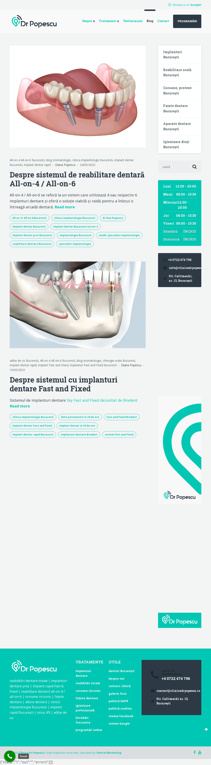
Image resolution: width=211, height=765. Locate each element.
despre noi (116, 679)
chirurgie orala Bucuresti (119, 361)
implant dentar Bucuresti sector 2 (75, 226)
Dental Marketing (109, 752)
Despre (87, 21)
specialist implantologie (75, 244)
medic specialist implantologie (119, 235)
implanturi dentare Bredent (79, 434)
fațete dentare (87, 698)
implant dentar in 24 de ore (77, 425)
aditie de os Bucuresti (24, 361)
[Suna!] (9, 756)
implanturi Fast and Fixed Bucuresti (93, 365)
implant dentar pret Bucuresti (32, 235)
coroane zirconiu (88, 691)
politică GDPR (118, 701)
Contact (163, 21)
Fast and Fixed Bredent (122, 417)
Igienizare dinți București (176, 144)
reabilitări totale (88, 683)
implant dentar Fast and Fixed (32, 425)
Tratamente (107, 21)
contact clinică (119, 686)
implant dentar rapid (37, 165)
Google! (195, 5)
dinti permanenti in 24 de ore (80, 417)
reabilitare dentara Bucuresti (32, 244)
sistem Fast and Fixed (119, 434)
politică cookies (120, 708)
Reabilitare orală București (177, 72)
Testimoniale (132, 21)
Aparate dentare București (177, 126)
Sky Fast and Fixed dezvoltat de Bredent (102, 400)
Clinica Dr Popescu (32, 752)
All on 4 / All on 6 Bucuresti (29, 218)
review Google (119, 723)
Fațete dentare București (175, 108)
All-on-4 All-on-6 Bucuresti (27, 160)
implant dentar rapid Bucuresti (32, 434)
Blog (150, 21)
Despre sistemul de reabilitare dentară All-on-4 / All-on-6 (77, 179)
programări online (89, 730)
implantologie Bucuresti (75, 235)
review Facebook (121, 716)
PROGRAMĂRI (187, 21)
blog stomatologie (58, 160)
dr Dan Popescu (113, 218)
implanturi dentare (83, 673)
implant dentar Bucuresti (29, 226)
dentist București (121, 671)
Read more (65, 206)
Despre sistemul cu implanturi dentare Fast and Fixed (63, 384)
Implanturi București (172, 54)
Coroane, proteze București (177, 90)
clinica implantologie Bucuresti (92, 160)
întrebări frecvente (83, 720)
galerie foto (118, 694)
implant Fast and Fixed (53, 365)
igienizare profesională (85, 708)
